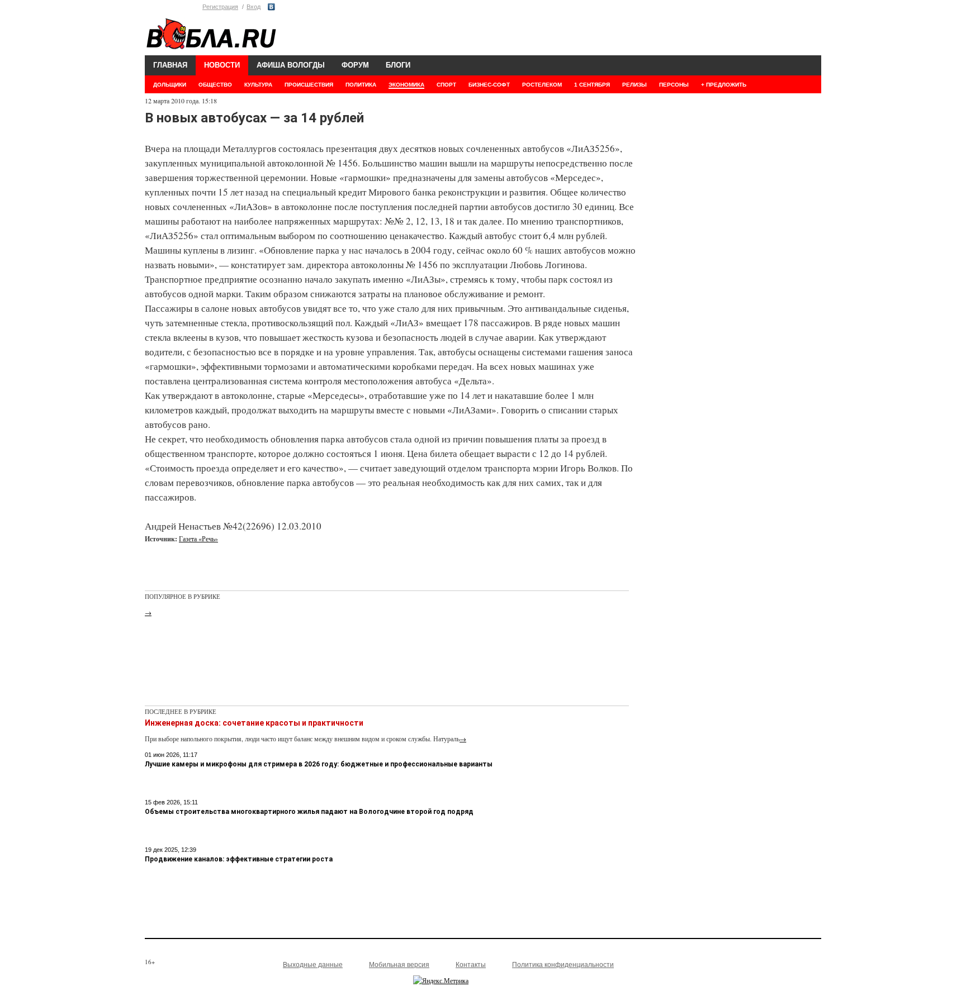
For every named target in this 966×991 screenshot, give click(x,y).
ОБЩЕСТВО (215, 85)
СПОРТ (446, 85)
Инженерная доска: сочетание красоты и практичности (254, 722)
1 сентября (592, 85)
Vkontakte (271, 7)
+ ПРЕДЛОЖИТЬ (723, 85)
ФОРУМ (355, 65)
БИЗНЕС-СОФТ (489, 85)
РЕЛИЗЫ (634, 85)
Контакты (471, 965)
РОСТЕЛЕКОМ (542, 85)
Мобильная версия (399, 965)
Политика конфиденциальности (563, 965)
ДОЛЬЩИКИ (169, 85)
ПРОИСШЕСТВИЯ (309, 85)
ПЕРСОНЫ (674, 85)
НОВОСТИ (222, 65)
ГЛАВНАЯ (170, 65)
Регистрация (220, 6)
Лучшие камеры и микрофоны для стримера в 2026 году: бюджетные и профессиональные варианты (319, 764)
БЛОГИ (398, 65)
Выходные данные (313, 965)
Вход (254, 6)
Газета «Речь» (198, 538)
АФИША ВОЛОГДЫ (291, 65)
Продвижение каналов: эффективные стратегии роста (239, 859)
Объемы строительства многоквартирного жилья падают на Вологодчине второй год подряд (309, 812)
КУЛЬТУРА (258, 85)
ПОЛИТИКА (360, 85)
